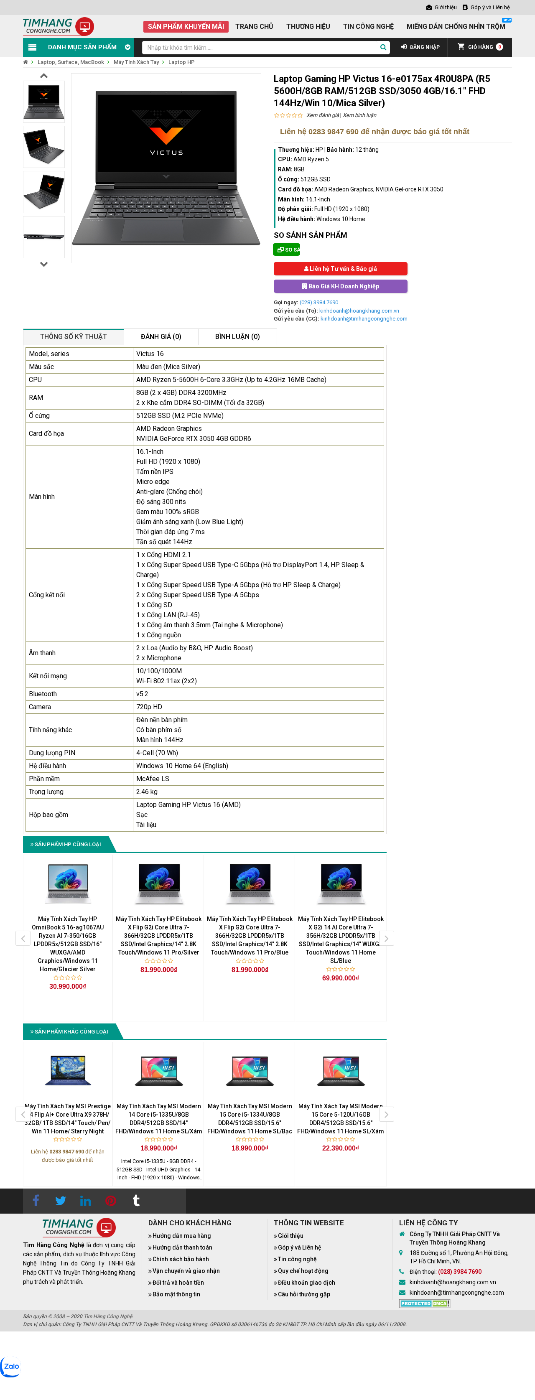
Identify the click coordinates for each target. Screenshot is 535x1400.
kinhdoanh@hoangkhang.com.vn (359, 311)
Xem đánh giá (322, 115)
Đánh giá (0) (161, 337)
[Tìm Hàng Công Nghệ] (58, 26)
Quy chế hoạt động (303, 1271)
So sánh (292, 250)
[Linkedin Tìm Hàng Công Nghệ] (85, 1201)
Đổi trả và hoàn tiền (178, 1282)
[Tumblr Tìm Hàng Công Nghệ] (136, 1201)
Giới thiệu (290, 1235)
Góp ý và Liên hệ (299, 1247)
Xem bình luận (359, 115)
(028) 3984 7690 (319, 302)
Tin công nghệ (297, 1259)
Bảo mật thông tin (176, 1294)
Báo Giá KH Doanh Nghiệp (343, 286)
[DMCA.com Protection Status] (425, 1303)
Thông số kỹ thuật (73, 337)
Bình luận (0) (237, 337)
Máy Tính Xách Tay (136, 62)
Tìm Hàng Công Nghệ (108, 1316)
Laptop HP (181, 62)
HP (319, 149)
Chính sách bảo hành (181, 1259)
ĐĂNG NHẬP (424, 47)
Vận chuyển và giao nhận (186, 1271)
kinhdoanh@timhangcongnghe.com (364, 319)
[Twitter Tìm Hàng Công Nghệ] (60, 1201)
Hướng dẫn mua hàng (182, 1235)
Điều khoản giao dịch (306, 1282)
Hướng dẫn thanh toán (182, 1247)
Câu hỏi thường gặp (304, 1294)
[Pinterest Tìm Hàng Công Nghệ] (110, 1201)
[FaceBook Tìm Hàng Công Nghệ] (35, 1201)
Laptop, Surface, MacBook (71, 62)
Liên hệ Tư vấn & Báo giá (342, 268)
